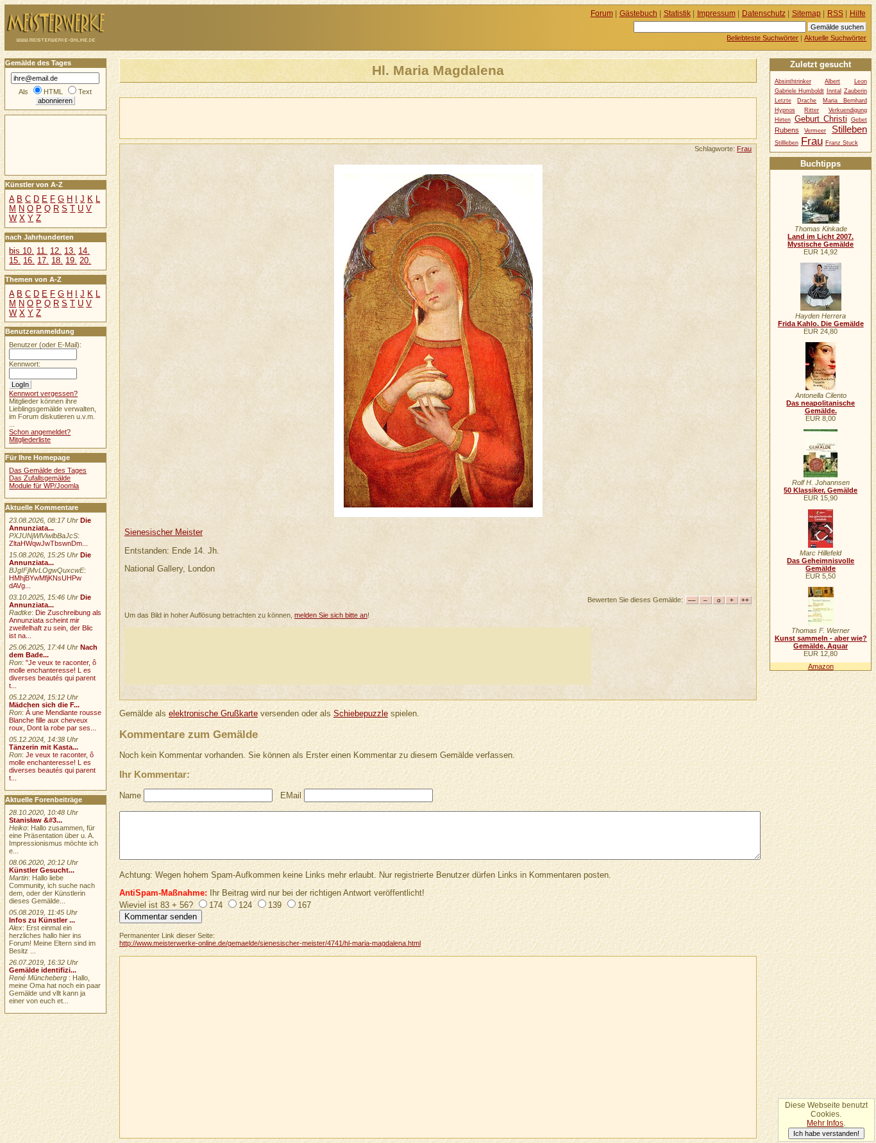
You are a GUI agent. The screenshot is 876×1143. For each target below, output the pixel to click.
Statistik (677, 13)
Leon (860, 81)
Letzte (783, 100)
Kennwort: (24, 364)
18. (57, 260)
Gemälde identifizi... (42, 970)
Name (130, 795)
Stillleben (786, 143)
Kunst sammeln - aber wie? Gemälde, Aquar (821, 642)
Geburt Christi (821, 119)
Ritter (811, 110)
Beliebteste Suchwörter (762, 38)
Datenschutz (764, 13)
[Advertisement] (270, 117)
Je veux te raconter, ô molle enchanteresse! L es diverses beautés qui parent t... (52, 766)
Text (85, 91)
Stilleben (849, 129)
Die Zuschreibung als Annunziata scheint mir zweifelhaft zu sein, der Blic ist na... (55, 624)
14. (84, 251)
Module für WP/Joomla (44, 485)
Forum (602, 13)
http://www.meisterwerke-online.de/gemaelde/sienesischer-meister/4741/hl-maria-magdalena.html (270, 943)
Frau (744, 148)
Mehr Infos (825, 1123)
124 (245, 905)
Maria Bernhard (845, 100)
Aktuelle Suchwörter (835, 38)
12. (56, 251)
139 (275, 905)
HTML (53, 91)
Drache (806, 100)
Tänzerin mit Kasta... (43, 747)
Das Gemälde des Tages (48, 470)
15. (15, 260)
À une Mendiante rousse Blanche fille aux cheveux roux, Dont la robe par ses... (55, 720)
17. (43, 260)
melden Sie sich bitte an (330, 615)
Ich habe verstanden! (826, 1133)
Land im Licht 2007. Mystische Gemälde (821, 240)
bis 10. (21, 251)
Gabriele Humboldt (799, 91)
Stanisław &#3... (35, 820)
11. (42, 251)
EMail (290, 795)
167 (304, 905)
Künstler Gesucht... (41, 870)
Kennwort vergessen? (43, 393)
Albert (832, 81)
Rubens (787, 130)
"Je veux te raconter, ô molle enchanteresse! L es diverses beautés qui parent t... (52, 674)
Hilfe (858, 13)
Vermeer (815, 130)
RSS (835, 13)
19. (71, 260)
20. (85, 260)
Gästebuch (638, 13)
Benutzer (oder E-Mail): (45, 345)
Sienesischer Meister (163, 532)
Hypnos (785, 110)
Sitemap (806, 13)
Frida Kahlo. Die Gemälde (821, 323)
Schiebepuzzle (360, 713)
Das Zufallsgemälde (40, 478)
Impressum (716, 13)
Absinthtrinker (793, 81)
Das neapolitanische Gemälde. (820, 407)
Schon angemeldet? (40, 432)
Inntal (834, 91)
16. (29, 260)
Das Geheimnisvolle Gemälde (820, 564)
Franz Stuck (841, 143)
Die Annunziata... (50, 524)
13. (70, 251)
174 (216, 905)
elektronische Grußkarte (213, 713)
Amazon (821, 666)
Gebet (859, 120)
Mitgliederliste (30, 439)
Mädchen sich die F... (44, 705)
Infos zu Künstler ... (42, 920)
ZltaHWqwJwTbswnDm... (48, 543)
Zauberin (855, 91)
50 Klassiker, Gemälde (820, 490)
